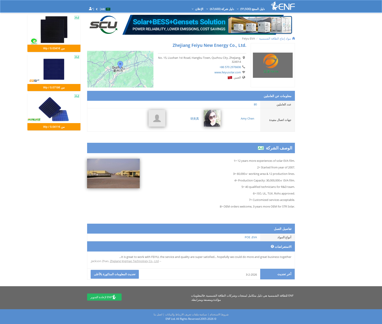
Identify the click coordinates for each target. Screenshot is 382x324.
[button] (106, 9)
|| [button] (97, 9)
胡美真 (194, 118)
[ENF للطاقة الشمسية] (283, 5)
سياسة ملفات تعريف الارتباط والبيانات (186, 314)
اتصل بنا (158, 314)
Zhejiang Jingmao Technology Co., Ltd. (125, 261)
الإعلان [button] (199, 9)
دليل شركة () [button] (221, 9)
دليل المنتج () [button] (252, 9)
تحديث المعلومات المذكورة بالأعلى (115, 274)
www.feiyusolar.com (227, 72)
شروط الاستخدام (219, 314)
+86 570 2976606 (230, 67)
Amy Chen (247, 118)
